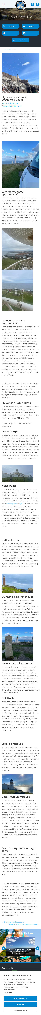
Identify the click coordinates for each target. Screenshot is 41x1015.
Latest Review (31, 33)
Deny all (20, 1004)
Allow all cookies (20, 999)
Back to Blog (10, 49)
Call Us (11, 26)
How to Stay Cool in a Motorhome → (24, 924)
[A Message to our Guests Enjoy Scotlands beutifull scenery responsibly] (20, 946)
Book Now (22, 40)
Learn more (8, 993)
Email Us (31, 26)
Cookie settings (20, 1010)
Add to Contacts (12, 33)
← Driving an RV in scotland (13, 922)
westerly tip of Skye (14, 504)
